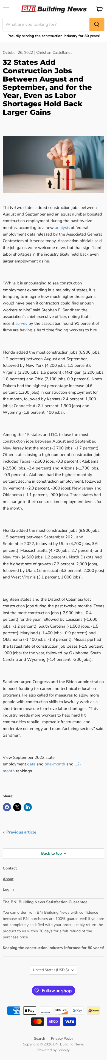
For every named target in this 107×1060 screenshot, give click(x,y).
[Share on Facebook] (7, 807)
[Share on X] (17, 807)
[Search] (96, 24)
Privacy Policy (62, 1038)
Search (39, 1038)
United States (51, 969)
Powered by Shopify (53, 1050)
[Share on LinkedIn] (28, 807)
